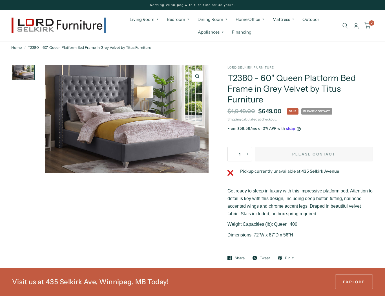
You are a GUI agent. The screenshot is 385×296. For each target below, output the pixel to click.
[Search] (345, 25)
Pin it (289, 258)
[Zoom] (197, 76)
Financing (241, 32)
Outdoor (310, 19)
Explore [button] (354, 282)
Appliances (209, 32)
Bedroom (176, 19)
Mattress (281, 19)
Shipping (234, 119)
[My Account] (356, 25)
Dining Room (210, 19)
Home (16, 47)
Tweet (265, 258)
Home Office (248, 19)
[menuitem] (144, 19)
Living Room (142, 19)
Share (240, 258)
